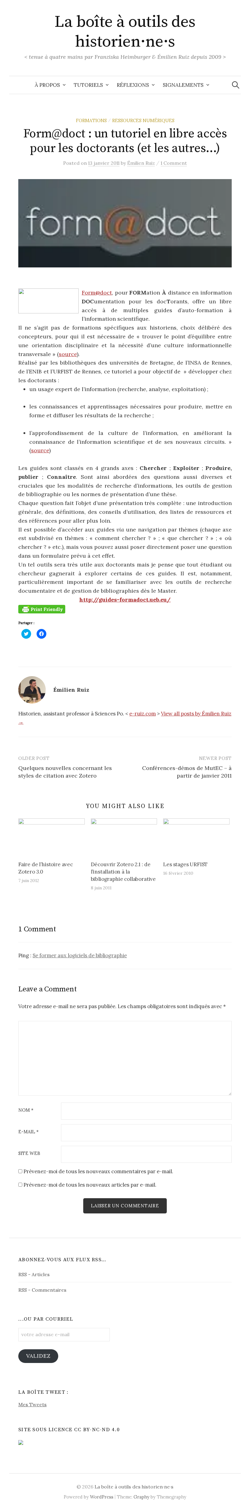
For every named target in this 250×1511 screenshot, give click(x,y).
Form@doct (97, 292)
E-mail (28, 1132)
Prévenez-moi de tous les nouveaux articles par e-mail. (89, 1184)
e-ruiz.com (142, 713)
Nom (26, 1110)
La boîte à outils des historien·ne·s (125, 32)
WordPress (101, 1497)
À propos (47, 85)
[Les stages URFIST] (196, 837)
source (68, 354)
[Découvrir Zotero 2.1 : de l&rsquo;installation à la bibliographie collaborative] (124, 837)
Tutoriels (88, 85)
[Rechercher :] (235, 85)
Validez (38, 1355)
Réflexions (133, 85)
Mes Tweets (32, 1404)
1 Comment (174, 163)
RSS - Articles (34, 1274)
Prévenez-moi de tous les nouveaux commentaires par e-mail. (98, 1171)
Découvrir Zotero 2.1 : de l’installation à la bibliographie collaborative (123, 871)
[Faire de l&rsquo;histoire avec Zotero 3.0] (51, 837)
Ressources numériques (143, 120)
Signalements (183, 85)
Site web (29, 1153)
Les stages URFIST (185, 864)
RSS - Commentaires (42, 1290)
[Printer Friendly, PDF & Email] (41, 609)
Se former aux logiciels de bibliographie (80, 955)
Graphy (141, 1497)
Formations (91, 120)
